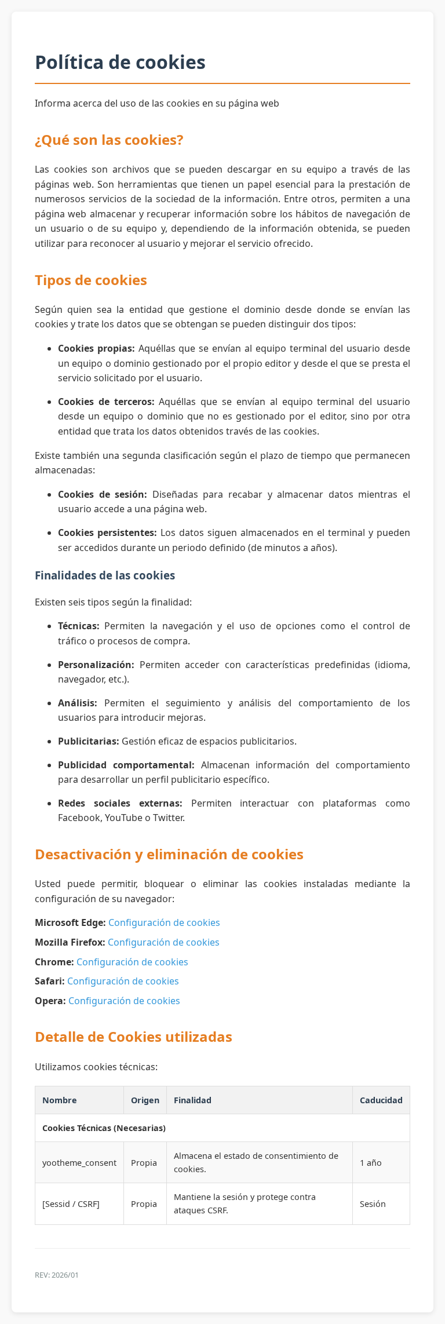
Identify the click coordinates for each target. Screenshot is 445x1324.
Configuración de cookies (164, 922)
